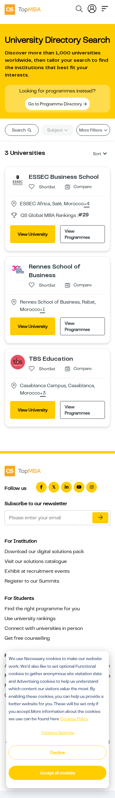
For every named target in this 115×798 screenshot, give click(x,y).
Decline (57, 752)
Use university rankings (30, 618)
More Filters (91, 130)
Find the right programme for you (42, 609)
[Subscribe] (100, 517)
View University (33, 234)
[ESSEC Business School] (17, 180)
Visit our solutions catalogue (36, 561)
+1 (42, 309)
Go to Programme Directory (55, 104)
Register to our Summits (32, 581)
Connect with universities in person (44, 628)
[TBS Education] (17, 362)
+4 (87, 204)
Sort (97, 153)
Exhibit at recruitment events (37, 571)
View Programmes (77, 234)
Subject (55, 130)
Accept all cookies (57, 773)
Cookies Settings (57, 732)
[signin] (92, 8)
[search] (79, 10)
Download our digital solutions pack (44, 551)
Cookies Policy (74, 718)
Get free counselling (27, 638)
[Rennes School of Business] (17, 269)
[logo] (23, 9)
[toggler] (105, 8)
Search (19, 130)
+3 (43, 393)
